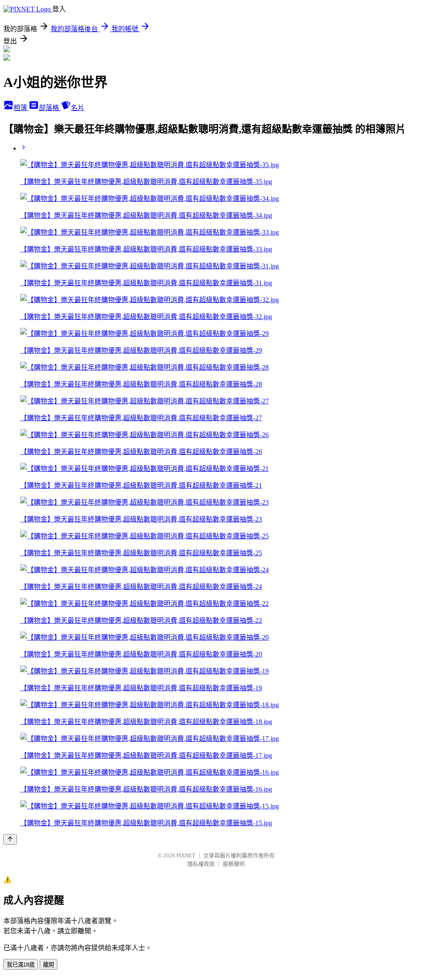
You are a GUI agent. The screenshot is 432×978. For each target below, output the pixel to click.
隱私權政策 (201, 864)
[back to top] (10, 839)
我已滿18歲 (21, 965)
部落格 (50, 107)
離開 (48, 965)
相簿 (21, 107)
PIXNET (185, 855)
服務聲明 (234, 864)
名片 (77, 107)
